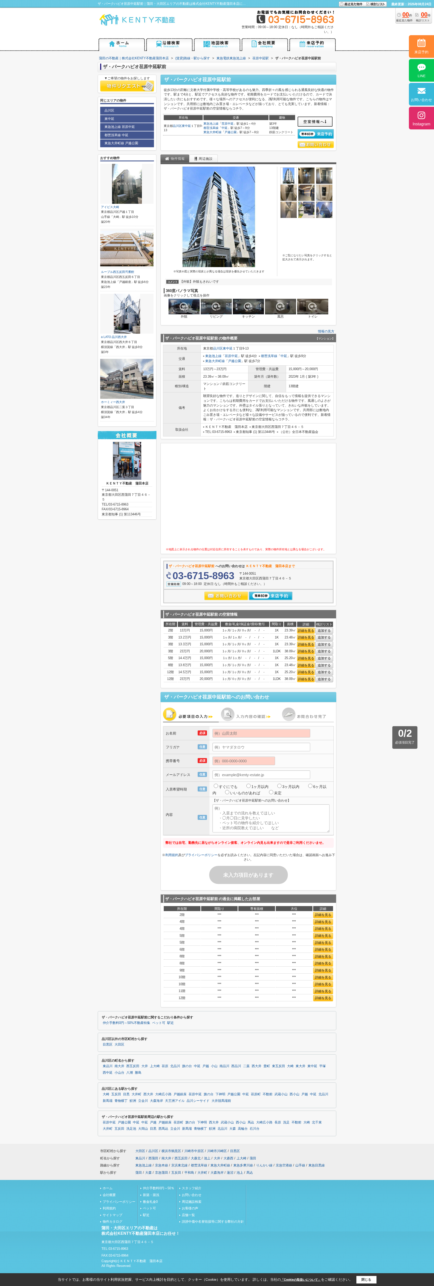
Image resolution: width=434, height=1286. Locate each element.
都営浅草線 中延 (116, 135)
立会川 (143, 1101)
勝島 (138, 1072)
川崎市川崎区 (217, 1151)
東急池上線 (211, 123)
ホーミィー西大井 (113, 402)
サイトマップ (112, 1215)
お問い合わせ (191, 1195)
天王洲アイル (175, 1101)
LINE (421, 76)
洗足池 (131, 1128)
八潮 (129, 1072)
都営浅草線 (211, 128)
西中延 (108, 1072)
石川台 (254, 1128)
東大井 (300, 1066)
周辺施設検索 (191, 1202)
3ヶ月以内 (290, 786)
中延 (225, 128)
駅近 (170, 1023)
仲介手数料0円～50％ (158, 1188)
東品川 (108, 1066)
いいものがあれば (245, 793)
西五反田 (132, 1066)
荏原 (165, 1066)
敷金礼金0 (150, 1202)
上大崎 (155, 1066)
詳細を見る (306, 630)
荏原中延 (228, 123)
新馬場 (108, 1101)
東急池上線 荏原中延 (119, 127)
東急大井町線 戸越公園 (121, 143)
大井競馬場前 (221, 1101)
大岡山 (143, 1128)
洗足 (286, 1122)
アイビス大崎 (110, 207)
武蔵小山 (281, 1094)
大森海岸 (156, 1101)
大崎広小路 (163, 1094)
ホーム (108, 1188)
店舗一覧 (188, 1215)
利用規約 (171, 855)
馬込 (251, 1122)
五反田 (116, 1094)
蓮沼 (230, 1172)
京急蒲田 (161, 1172)
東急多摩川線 (243, 1165)
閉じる (366, 1279)
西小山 (294, 1094)
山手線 (300, 1165)
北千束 (317, 1122)
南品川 (224, 1066)
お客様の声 (190, 1208)
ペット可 (158, 1023)
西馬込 (163, 1128)
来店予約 (421, 52)
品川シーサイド (198, 1101)
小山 (214, 1066)
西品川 (236, 1066)
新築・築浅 (151, 1195)
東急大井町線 (212, 132)
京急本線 (161, 1165)
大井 (144, 1066)
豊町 (266, 1066)
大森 (232, 1128)
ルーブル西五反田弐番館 (117, 272)
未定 (278, 793)
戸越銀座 (180, 1094)
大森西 (228, 1158)
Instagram (421, 124)
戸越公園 (231, 132)
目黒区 (108, 1044)
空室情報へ (314, 122)
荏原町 (256, 1094)
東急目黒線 (316, 1165)
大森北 (196, 1158)
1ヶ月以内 (259, 786)
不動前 (268, 1094)
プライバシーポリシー (201, 855)
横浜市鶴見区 (171, 1151)
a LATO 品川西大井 (114, 337)
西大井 (256, 1066)
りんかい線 (264, 1165)
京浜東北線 (179, 1165)
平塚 (322, 1066)
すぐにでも (228, 786)
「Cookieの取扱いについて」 (301, 1279)
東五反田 (278, 1066)
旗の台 (187, 1066)
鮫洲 (133, 1101)
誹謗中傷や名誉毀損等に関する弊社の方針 (213, 1221)
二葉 (246, 1066)
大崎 (290, 1066)
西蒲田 (153, 1158)
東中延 (186, 126)
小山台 (119, 1072)
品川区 (177, 126)
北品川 (175, 1066)
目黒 (126, 1094)
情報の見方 (326, 331)
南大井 (119, 1066)
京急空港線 (284, 1165)
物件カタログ (112, 1221)
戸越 (205, 1066)
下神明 (220, 1094)
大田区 (119, 1044)
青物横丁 (121, 1101)
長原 (278, 1122)
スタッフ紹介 (191, 1188)
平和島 (189, 1172)
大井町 (136, 1094)
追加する (324, 630)
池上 (207, 1158)
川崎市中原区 (194, 1151)
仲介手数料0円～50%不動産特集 (126, 1023)
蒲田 (253, 1158)
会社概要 (109, 1195)
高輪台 (243, 1128)
